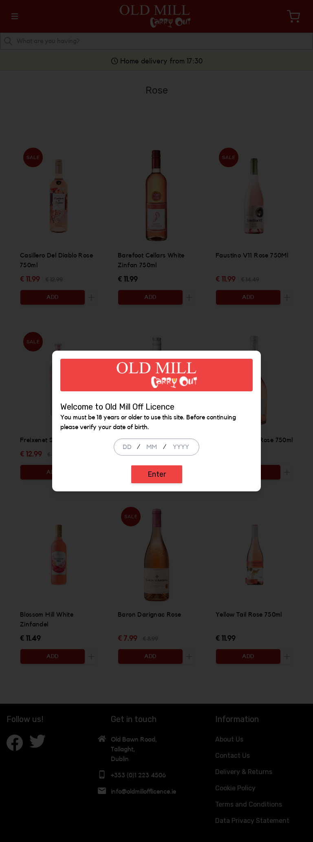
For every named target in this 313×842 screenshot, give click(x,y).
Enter (157, 474)
